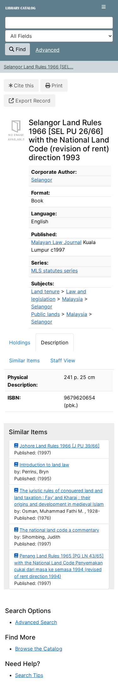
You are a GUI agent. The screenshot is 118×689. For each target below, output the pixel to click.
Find (20, 49)
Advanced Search (36, 622)
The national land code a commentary (59, 530)
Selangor (41, 180)
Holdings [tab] (19, 342)
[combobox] (59, 23)
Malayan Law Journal (56, 242)
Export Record (32, 100)
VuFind (16, 10)
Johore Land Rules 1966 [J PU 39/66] (59, 445)
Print (57, 85)
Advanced (47, 50)
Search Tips (29, 675)
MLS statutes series (54, 270)
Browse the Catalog (38, 648)
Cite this (24, 85)
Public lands (45, 314)
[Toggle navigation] (104, 6)
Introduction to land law (44, 464)
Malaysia (72, 299)
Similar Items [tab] (24, 360)
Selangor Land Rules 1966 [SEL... (38, 66)
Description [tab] (54, 342)
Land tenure (45, 291)
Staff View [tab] (62, 360)
